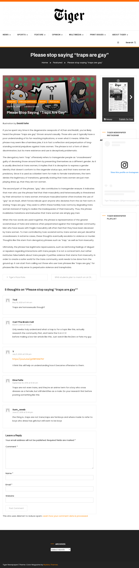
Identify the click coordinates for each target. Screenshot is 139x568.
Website (10, 495)
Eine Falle (17, 380)
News (6, 35)
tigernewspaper (129, 200)
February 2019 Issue (27, 101)
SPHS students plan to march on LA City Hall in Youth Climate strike (75, 277)
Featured (11, 101)
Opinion (56, 35)
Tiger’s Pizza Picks (17, 277)
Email (9, 484)
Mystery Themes (50, 564)
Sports (21, 35)
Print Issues (97, 35)
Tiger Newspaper (112, 200)
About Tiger (119, 35)
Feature (38, 35)
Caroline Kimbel (31, 106)
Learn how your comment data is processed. (65, 515)
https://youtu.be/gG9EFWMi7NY (28, 359)
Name (9, 473)
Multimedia (75, 35)
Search (129, 42)
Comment (12, 446)
